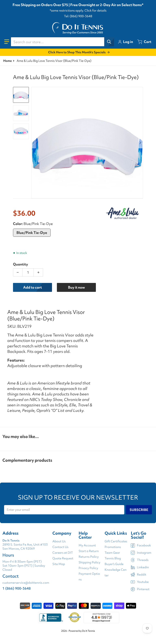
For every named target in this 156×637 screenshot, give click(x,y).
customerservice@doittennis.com (25, 583)
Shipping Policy (89, 562)
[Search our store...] (109, 41)
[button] (6, 42)
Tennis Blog (113, 558)
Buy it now (76, 287)
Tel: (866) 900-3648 (78, 16)
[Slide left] (33, 142)
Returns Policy (89, 557)
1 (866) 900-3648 (16, 588)
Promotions (113, 547)
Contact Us (60, 547)
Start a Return (89, 551)
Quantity (20, 264)
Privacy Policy (88, 568)
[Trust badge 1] (50, 617)
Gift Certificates (116, 541)
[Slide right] (140, 142)
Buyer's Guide (114, 564)
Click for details (95, 11)
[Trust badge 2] (74, 617)
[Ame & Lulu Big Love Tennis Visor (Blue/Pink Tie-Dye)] (21, 95)
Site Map (58, 564)
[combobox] (62, 41)
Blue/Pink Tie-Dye (31, 232)
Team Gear (112, 553)
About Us (59, 541)
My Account (87, 545)
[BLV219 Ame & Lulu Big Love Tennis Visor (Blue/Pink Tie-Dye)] (21, 113)
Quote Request (62, 558)
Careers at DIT (62, 553)
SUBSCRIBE (139, 509)
